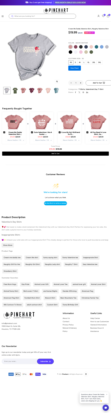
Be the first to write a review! (55, 203)
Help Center (95, 318)
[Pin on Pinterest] (83, 92)
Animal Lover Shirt (98, 284)
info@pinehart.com (9, 323)
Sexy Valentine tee (90, 264)
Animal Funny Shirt (11, 291)
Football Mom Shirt (32, 298)
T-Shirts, (82, 89)
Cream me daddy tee (12, 257)
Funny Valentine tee (70, 257)
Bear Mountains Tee (68, 298)
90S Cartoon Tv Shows (13, 305)
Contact (66, 321)
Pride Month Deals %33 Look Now (70, 2)
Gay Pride (25, 284)
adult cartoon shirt (34, 305)
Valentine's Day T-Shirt (94, 89)
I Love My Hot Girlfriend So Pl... (70, 133)
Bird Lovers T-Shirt (31, 291)
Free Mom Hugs (10, 284)
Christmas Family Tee (90, 298)
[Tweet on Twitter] (79, 92)
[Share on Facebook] (75, 92)
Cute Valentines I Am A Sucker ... (43, 133)
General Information (98, 325)
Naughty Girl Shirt (32, 264)
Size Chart (74, 68)
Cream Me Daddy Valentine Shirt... (15, 133)
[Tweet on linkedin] (87, 92)
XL (88, 62)
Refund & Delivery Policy (70, 329)
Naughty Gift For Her (12, 264)
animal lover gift (79, 284)
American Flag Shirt (11, 298)
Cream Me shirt (32, 257)
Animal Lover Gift (41, 284)
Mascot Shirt (50, 298)
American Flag (87, 291)
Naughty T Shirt (71, 264)
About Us (66, 318)
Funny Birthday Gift (70, 305)
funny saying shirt (50, 257)
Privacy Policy (68, 325)
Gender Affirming (70, 291)
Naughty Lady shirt (52, 264)
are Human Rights (50, 291)
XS (71, 62)
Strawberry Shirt (10, 271)
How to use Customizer (99, 321)
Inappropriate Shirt (90, 257)
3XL (99, 62)
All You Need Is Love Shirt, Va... (98, 133)
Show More (7, 245)
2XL (93, 62)
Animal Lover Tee (60, 284)
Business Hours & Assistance (97, 329)
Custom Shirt (52, 305)
